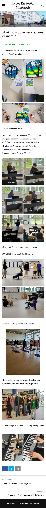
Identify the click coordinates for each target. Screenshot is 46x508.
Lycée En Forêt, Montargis (23, 5)
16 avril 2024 (24, 44)
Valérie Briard (8, 44)
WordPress (34, 503)
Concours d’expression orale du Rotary (26, 495)
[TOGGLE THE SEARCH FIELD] (42, 5)
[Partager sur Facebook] (5, 468)
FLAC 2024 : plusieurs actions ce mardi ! (22, 34)
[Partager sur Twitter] (11, 468)
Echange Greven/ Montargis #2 (16, 483)
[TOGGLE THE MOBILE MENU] (3, 5)
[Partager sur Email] (18, 468)
